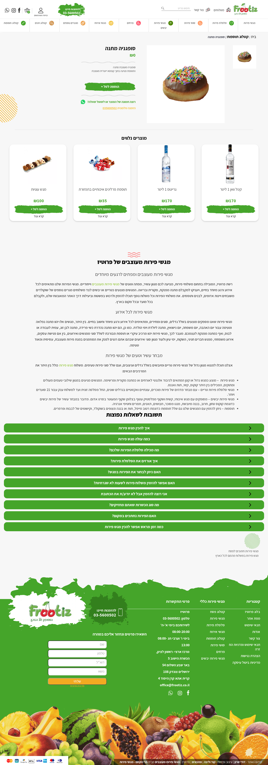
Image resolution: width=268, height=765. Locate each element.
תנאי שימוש (252, 625)
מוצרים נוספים (70, 23)
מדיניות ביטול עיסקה (246, 662)
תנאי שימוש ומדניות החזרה (244, 646)
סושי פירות (189, 23)
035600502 (110, 108)
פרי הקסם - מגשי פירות (134, 762)
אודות (256, 631)
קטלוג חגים (41, 23)
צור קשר (199, 10)
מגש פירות (66, 365)
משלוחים (219, 10)
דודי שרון (239, 762)
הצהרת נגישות (250, 656)
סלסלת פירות (219, 23)
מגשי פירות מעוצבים (105, 284)
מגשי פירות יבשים (160, 25)
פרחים (130, 23)
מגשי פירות (249, 23)
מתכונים (197, 762)
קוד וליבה (209, 762)
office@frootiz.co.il (175, 685)
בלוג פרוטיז (252, 611)
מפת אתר (253, 618)
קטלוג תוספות (11, 23)
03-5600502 (171, 618)
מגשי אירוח (100, 23)
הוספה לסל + (110, 86)
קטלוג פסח (217, 611)
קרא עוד (231, 216)
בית (253, 36)
